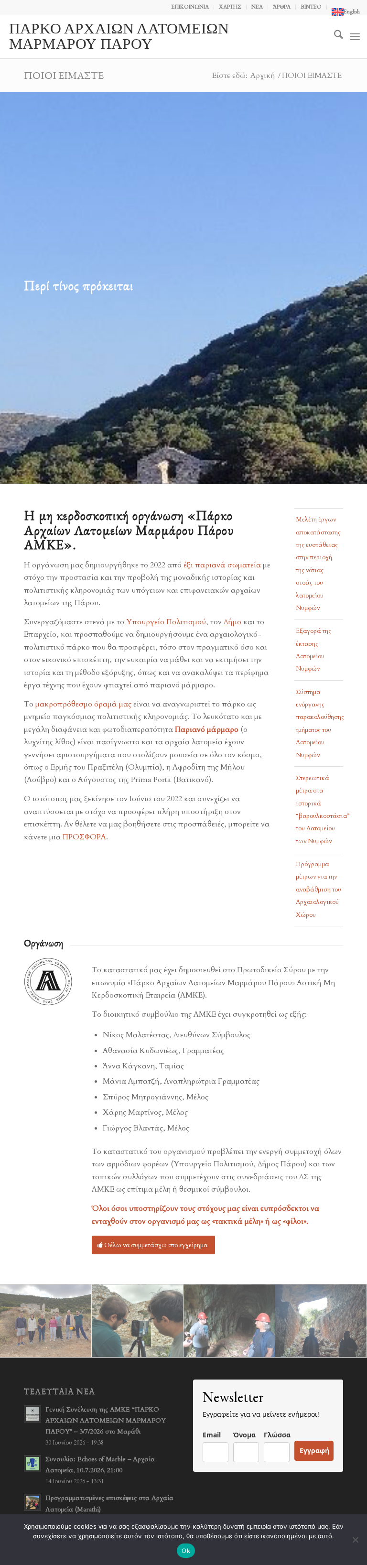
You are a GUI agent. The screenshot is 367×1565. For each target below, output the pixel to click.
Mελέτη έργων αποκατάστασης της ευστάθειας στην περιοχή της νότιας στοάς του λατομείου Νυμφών (318, 563)
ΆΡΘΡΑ (282, 7)
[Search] (333, 36)
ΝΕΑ (257, 7)
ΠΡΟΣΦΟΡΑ (84, 837)
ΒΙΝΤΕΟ (311, 7)
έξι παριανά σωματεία (223, 565)
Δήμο (233, 622)
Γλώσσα (277, 1434)
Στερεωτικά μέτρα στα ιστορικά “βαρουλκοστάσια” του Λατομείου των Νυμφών (319, 810)
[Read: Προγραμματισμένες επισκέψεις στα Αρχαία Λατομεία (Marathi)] (32, 1502)
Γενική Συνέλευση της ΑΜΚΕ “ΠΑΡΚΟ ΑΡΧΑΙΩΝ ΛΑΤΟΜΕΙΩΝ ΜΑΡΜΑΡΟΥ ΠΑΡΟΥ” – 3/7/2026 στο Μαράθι (105, 1420)
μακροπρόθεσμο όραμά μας (83, 704)
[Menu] (355, 37)
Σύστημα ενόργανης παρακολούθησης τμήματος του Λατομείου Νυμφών (319, 724)
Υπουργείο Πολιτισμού (166, 622)
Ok (186, 1550)
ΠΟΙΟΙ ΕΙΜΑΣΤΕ (64, 75)
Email (212, 1434)
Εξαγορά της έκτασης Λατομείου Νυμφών (313, 650)
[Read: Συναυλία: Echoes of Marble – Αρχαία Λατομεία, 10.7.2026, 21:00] (32, 1463)
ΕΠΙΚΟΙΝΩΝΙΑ (190, 7)
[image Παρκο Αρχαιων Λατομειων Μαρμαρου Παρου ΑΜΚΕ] (46, 1321)
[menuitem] (190, 7)
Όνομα (244, 1434)
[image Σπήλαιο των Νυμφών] (321, 1321)
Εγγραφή (314, 1450)
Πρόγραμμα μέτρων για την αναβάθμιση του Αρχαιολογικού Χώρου (318, 889)
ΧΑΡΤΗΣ (230, 7)
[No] (355, 1539)
